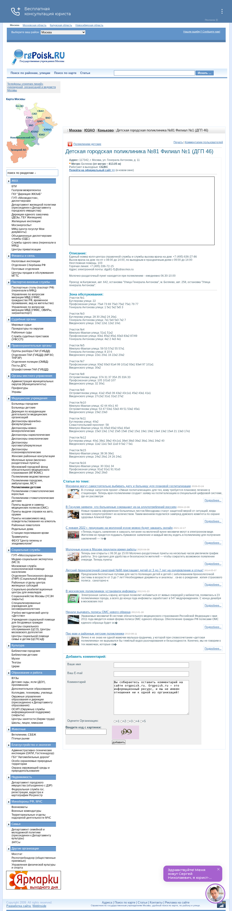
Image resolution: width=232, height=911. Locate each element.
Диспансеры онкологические (30, 438)
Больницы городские (25, 403)
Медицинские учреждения (29, 398)
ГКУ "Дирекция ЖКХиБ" (26, 193)
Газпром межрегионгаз (26, 190)
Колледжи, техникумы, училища (32, 692)
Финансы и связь (23, 255)
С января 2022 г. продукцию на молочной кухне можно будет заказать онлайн (119, 527)
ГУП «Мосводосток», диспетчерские (25, 199)
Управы (16, 391)
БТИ (14, 186)
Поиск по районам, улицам (30, 73)
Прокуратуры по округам (27, 328)
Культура (18, 645)
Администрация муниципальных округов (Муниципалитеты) (32, 383)
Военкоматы (20, 806)
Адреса (107, 902)
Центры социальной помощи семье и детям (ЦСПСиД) (30, 637)
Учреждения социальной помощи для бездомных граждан (33, 621)
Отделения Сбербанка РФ (29, 264)
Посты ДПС (19, 365)
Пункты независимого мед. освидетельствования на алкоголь (34, 520)
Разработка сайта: (18, 906)
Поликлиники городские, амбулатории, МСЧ (27, 482)
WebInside (39, 906)
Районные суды (22, 332)
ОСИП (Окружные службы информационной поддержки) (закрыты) (31, 712)
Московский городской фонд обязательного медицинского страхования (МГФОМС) (30, 469)
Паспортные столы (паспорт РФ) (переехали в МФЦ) (33, 289)
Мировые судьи (21, 324)
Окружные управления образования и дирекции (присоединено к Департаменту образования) (32, 701)
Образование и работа (27, 672)
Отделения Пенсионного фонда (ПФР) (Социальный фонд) (32, 577)
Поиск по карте (65, 73)
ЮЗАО (89, 130)
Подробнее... (213, 500)
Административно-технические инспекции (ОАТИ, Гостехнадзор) (33, 752)
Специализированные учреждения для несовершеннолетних (26, 605)
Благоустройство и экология (31, 744)
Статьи (85, 73)
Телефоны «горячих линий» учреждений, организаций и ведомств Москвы (31, 87)
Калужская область (61, 25)
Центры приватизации (26, 249)
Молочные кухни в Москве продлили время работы (101, 549)
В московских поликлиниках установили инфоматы (101, 591)
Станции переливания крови (30, 532)
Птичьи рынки (20, 738)
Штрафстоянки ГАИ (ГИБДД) (30, 369)
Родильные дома (22, 528)
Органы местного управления (32, 375)
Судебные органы (24, 319)
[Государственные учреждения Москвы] (38, 65)
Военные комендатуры (26, 810)
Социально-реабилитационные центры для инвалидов (32, 591)
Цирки (15, 666)
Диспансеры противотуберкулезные (27, 444)
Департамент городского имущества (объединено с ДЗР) (32, 784)
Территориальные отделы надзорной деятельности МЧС (31, 816)
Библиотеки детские (25, 654)
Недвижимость (22, 777)
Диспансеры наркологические (31, 434)
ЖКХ (15, 180)
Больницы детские (24, 407)
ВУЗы (15, 678)
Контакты (156, 902)
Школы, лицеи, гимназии (27, 722)
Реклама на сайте (177, 902)
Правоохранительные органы (31, 345)
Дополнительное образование (31, 688)
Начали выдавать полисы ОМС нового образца (98, 612)
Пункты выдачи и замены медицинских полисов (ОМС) (30, 506)
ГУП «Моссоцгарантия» (27, 555)
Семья (16, 824)
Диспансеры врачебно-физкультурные (26, 423)
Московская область (34, 25)
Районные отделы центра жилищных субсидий (28, 584)
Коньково (106, 130)
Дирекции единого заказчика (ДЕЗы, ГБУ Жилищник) (30, 216)
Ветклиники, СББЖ (24, 734)
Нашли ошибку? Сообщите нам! (201, 31)
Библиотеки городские (26, 650)
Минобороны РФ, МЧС (27, 801)
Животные (19, 729)
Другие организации (25, 848)
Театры (16, 662)
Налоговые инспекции (26, 261)
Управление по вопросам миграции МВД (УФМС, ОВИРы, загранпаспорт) (32, 309)
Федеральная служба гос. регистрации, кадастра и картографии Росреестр (28, 792)
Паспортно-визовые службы (31, 282)
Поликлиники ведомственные (31, 476)
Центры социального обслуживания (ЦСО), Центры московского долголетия (31, 629)
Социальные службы (26, 550)
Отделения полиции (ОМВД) (30, 361)
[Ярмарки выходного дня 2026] (31, 880)
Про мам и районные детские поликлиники (95, 633)
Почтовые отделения (25, 268)
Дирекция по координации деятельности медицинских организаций (29, 414)
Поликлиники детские (87, 144)
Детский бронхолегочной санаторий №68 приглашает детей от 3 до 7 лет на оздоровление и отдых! (134, 570)
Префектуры (20, 388)
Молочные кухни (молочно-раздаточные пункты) (29, 461)
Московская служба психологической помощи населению (28, 568)
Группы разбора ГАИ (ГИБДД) (31, 351)
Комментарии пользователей (204, 142)
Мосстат (17, 853)
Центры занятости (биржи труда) (33, 718)
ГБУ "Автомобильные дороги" (31, 757)
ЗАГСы (16, 842)
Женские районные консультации (33, 456)
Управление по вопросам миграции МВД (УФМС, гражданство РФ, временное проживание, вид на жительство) (33, 299)
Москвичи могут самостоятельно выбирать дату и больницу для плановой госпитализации (128, 486)
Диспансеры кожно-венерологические (24, 429)
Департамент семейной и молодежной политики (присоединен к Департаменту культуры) (31, 834)
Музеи (16, 658)
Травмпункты (20, 536)
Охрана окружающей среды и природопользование (31, 769)
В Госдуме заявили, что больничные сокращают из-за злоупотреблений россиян (121, 507)
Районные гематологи (26, 525)
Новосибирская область (89, 25)
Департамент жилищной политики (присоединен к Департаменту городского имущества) (34, 207)
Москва (75, 130)
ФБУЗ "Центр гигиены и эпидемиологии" (27, 542)
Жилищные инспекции (26, 221)
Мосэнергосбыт (22, 225)
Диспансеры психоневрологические (26, 451)
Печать (178, 142)
